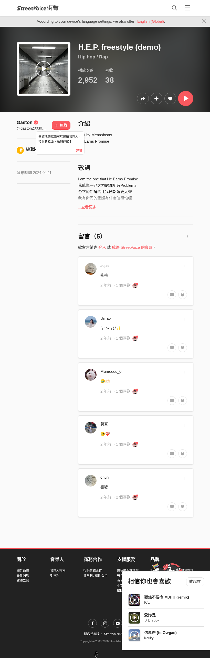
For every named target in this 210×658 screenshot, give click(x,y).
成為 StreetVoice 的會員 (132, 247)
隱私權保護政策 (128, 570)
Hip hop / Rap (93, 56)
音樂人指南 (58, 570)
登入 (102, 247)
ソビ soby (151, 620)
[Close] (204, 21)
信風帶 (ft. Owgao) (160, 632)
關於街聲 (23, 570)
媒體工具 (23, 580)
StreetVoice (38, 7)
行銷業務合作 (92, 570)
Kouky (149, 638)
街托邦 (54, 575)
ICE (147, 602)
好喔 (79, 151)
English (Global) (150, 21)
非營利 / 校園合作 (95, 575)
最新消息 (23, 575)
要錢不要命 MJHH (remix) (166, 597)
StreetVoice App (115, 634)
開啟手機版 (91, 634)
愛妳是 (150, 615)
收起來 (195, 581)
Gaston (25, 122)
